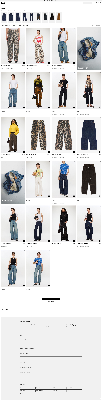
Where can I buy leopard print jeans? (26, 343)
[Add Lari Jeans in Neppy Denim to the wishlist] (24, 117)
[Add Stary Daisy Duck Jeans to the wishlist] (100, 162)
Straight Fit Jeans (8, 25)
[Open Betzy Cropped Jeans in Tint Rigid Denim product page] (38, 268)
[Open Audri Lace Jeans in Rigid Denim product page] (13, 90)
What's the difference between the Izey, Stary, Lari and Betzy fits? (31, 357)
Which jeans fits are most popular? (25, 362)
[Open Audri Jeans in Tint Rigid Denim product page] (64, 46)
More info (25, 10)
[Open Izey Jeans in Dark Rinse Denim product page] (38, 223)
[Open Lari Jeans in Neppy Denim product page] (13, 135)
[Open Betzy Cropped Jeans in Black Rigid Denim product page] (64, 90)
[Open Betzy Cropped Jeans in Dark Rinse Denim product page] (89, 90)
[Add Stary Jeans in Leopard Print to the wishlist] (49, 117)
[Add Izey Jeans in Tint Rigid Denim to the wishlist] (24, 251)
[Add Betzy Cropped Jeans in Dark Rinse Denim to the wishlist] (100, 73)
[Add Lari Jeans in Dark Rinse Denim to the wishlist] (100, 117)
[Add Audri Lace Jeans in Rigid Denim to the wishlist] (24, 73)
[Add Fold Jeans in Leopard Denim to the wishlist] (49, 73)
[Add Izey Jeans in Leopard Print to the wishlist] (24, 28)
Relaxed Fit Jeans (25, 25)
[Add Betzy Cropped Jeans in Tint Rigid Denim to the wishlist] (49, 251)
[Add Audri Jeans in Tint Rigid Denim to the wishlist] (75, 28)
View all (2, 25)
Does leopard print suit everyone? (25, 376)
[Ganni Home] (3, 3)
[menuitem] (9, 3)
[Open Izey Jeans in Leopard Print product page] (13, 46)
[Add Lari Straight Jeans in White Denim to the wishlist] (49, 162)
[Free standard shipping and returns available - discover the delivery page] (51, 0)
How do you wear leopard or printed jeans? (27, 348)
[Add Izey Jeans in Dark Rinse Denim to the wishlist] (49, 206)
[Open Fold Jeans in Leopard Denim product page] (38, 90)
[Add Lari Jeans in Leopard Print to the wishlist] (75, 117)
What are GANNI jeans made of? (25, 367)
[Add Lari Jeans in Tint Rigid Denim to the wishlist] (24, 206)
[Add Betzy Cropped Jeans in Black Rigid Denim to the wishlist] (75, 73)
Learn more (11, 68)
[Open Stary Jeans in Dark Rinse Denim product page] (89, 223)
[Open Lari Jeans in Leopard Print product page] (64, 135)
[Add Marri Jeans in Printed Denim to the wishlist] (75, 206)
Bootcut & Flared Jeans (17, 25)
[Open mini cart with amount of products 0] (100, 3)
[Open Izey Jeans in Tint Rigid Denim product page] (13, 268)
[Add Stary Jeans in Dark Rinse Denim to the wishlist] (100, 206)
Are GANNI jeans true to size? (25, 372)
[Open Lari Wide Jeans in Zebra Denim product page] (38, 46)
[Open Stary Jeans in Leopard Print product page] (38, 135)
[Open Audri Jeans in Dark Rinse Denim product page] (64, 179)
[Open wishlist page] (96, 3)
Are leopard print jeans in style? (25, 339)
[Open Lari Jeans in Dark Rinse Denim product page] (89, 135)
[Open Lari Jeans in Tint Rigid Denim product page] (13, 223)
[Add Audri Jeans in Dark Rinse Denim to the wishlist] (75, 162)
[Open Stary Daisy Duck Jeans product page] (89, 179)
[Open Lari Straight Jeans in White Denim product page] (38, 179)
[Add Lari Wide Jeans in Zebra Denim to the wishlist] (49, 28)
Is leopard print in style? (24, 353)
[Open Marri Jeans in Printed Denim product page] (64, 223)
